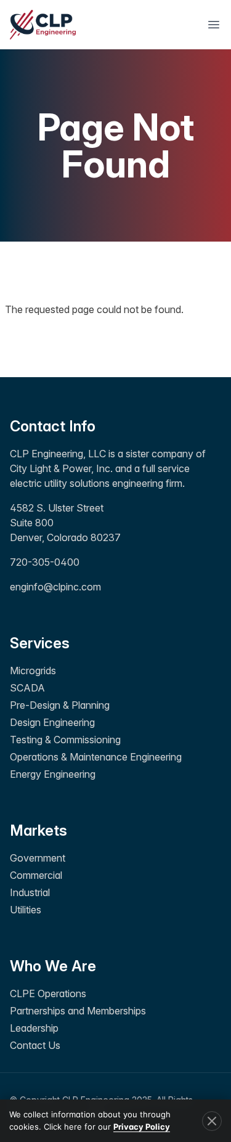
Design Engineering (52, 722)
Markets (38, 830)
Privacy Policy (141, 1127)
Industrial (30, 892)
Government (37, 858)
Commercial (36, 875)
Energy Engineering (52, 774)
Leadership (34, 1028)
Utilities (25, 909)
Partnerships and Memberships (78, 1011)
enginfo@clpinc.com (55, 587)
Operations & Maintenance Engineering (96, 757)
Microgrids (33, 670)
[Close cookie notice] (212, 1121)
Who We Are (53, 966)
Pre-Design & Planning (60, 705)
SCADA (27, 688)
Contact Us (35, 1045)
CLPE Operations (48, 993)
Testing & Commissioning (65, 739)
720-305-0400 (44, 562)
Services (40, 643)
